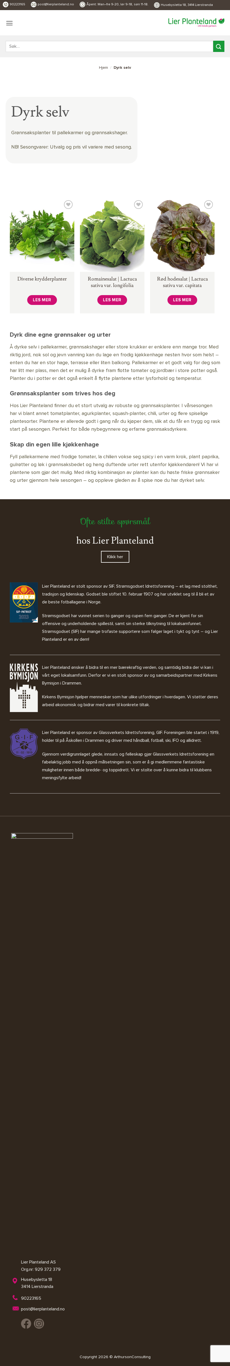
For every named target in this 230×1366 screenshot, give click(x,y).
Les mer (42, 300)
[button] (9, 23)
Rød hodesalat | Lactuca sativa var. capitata (182, 282)
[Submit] (218, 46)
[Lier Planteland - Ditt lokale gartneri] (196, 22)
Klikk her (115, 557)
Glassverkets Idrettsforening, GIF (130, 732)
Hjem (103, 68)
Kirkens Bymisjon (58, 697)
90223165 (17, 4)
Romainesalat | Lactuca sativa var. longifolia (112, 282)
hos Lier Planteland (115, 540)
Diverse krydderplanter (42, 279)
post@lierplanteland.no (56, 4)
